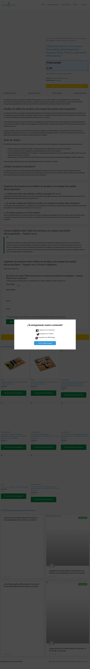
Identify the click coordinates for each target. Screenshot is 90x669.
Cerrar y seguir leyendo (45, 343)
